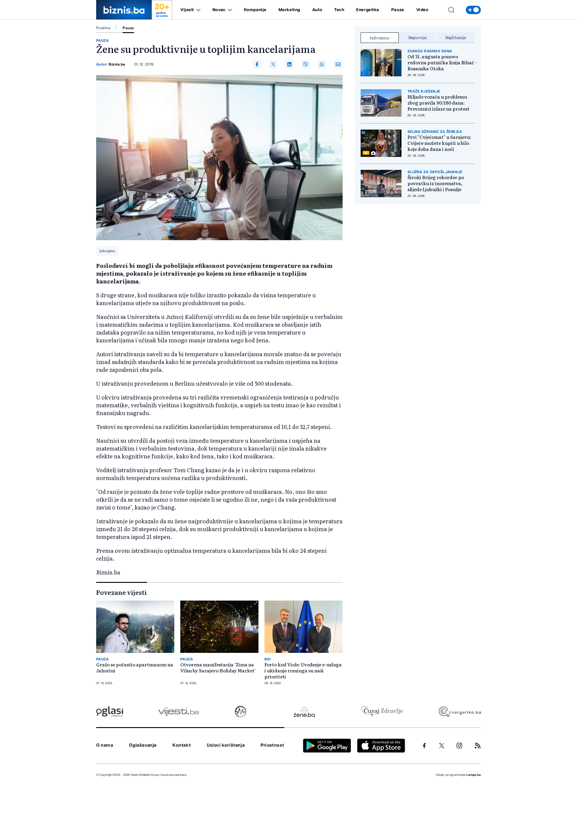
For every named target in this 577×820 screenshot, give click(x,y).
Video (422, 10)
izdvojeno (107, 251)
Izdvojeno (379, 38)
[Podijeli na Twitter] (273, 64)
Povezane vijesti (121, 592)
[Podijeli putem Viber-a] (305, 64)
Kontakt (181, 745)
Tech (339, 10)
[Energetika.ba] (459, 711)
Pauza (397, 10)
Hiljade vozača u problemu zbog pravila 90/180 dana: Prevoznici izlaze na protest (438, 103)
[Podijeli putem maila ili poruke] (338, 64)
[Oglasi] (109, 711)
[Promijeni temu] (473, 10)
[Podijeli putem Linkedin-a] (289, 64)
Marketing (289, 10)
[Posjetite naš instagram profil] (459, 745)
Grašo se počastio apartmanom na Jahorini (134, 668)
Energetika (367, 10)
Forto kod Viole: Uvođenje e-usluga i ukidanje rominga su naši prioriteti (303, 671)
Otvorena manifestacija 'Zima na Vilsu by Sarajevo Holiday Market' (218, 668)
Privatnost (272, 745)
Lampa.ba (473, 774)
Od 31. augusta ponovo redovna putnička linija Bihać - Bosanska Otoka (442, 63)
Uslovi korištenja (226, 745)
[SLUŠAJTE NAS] (240, 711)
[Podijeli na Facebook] (256, 64)
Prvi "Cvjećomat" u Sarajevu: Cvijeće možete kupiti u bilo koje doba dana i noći (439, 143)
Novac (219, 10)
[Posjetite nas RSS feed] (478, 745)
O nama (104, 745)
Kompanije (255, 10)
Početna (103, 28)
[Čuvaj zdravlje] (381, 711)
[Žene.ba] (304, 711)
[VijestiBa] (178, 711)
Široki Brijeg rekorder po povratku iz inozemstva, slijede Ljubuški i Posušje (436, 183)
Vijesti (187, 10)
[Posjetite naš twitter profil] (441, 745)
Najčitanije (455, 37)
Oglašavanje (143, 745)
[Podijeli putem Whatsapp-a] (321, 64)
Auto (317, 10)
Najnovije (417, 37)
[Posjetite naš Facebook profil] (424, 745)
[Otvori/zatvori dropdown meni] (197, 10)
